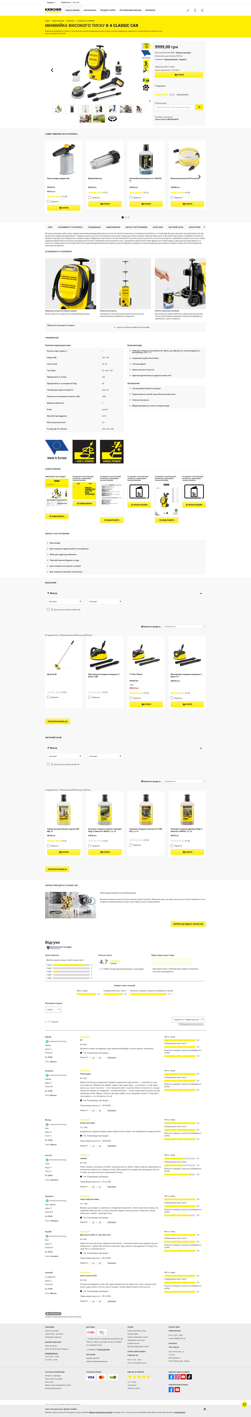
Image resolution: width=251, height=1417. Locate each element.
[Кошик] (202, 10)
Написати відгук (182, 94)
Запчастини (194, 227)
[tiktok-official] (189, 1376)
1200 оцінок (131, 1385)
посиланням (180, 1412)
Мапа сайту (49, 1382)
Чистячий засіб (175, 227)
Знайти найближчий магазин (96, 1361)
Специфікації (94, 227)
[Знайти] (188, 10)
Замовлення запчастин (136, 1340)
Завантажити (57, 516)
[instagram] (177, 1376)
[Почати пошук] (199, 107)
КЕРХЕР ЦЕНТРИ (92, 1358)
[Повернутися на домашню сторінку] (54, 10)
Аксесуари (158, 227)
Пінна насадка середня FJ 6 (58, 178)
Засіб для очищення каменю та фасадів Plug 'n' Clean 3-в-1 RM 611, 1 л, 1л (104, 830)
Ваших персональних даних (101, 1412)
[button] (52, 70)
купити (180, 75)
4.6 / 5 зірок (131, 1382)
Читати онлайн (140, 505)
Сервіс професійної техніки (137, 1337)
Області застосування (136, 227)
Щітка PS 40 (51, 674)
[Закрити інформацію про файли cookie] (205, 1409)
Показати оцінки (133, 1388)
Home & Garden (72, 10)
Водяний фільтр (95, 178)
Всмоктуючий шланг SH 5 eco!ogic (185, 178)
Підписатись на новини (53, 1379)
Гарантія (182, 59)
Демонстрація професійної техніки (58, 1385)
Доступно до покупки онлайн (67, 609)
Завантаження (113, 227)
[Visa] (90, 1377)
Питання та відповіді (53, 1376)
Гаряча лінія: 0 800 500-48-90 (166, 119)
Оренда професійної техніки (138, 1346)
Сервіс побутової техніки (136, 1331)
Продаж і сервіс (108, 10)
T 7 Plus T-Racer (135, 674)
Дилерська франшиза (53, 1388)
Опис (50, 227)
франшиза (150, 10)
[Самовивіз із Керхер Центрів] (101, 1332)
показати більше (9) (57, 869)
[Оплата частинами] (113, 1377)
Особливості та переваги (70, 227)
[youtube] (183, 1376)
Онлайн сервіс (132, 1334)
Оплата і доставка (183, 52)
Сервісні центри (133, 1343)
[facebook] (171, 1376)
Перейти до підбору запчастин (188, 924)
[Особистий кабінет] (195, 10)
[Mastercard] (101, 1377)
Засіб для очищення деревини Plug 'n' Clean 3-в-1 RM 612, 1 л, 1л (186, 830)
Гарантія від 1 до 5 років (54, 1334)
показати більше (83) (57, 721)
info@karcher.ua (51, 1353)
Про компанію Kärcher (130, 10)
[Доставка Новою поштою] (90, 1332)
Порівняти (161, 86)
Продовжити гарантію (53, 1337)
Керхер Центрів (171, 59)
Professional (90, 10)
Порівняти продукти (151, 626)
